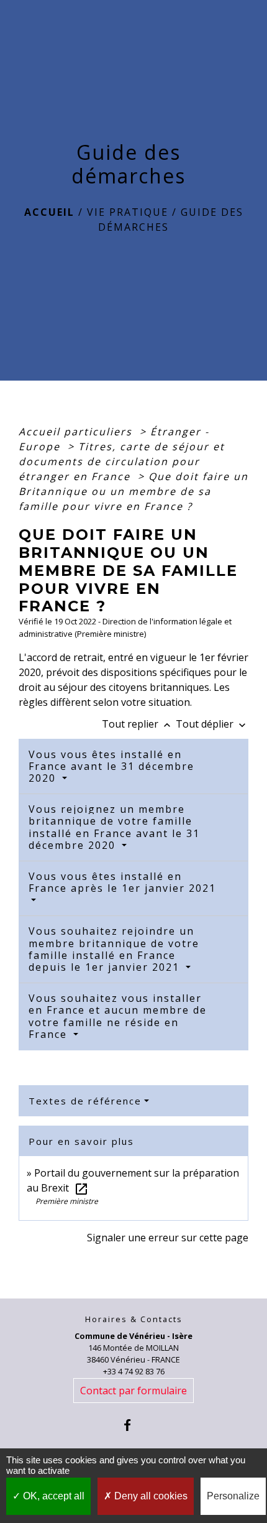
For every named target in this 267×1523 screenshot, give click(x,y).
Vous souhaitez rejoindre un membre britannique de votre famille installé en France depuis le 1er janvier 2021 (114, 949)
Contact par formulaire (133, 1390)
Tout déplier (212, 724)
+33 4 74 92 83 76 (134, 1371)
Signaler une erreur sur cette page (167, 1237)
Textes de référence (85, 1101)
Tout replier (137, 724)
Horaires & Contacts (134, 1319)
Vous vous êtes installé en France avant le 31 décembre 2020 (111, 766)
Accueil (49, 212)
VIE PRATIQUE (127, 212)
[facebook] (133, 1425)
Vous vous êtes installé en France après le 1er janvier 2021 (122, 882)
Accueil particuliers (77, 431)
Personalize (233, 1496)
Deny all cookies (150, 1496)
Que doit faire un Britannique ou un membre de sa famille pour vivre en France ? (133, 491)
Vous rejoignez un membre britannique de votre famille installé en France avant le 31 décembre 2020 (114, 827)
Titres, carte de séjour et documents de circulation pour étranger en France (122, 461)
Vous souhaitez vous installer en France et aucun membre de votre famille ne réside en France (118, 1016)
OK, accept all (52, 1496)
